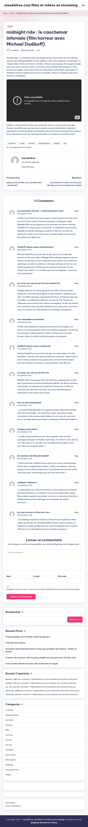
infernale (32, 143)
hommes (9, 735)
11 (39, 50)
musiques (9, 750)
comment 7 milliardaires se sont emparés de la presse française (49, 679)
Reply (77, 211)
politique (9, 765)
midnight (56, 143)
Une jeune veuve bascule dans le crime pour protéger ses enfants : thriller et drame (41, 650)
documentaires (12, 715)
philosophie (10, 760)
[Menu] (83, 5)
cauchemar (12, 143)
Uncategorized (12, 770)
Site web (62, 576)
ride (65, 143)
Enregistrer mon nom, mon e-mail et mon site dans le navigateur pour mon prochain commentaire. (43, 589)
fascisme (9, 720)
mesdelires (29, 158)
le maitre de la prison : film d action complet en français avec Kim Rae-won (40, 657)
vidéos (8, 775)
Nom (9, 576)
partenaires (10, 755)
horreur (22, 143)
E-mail (37, 576)
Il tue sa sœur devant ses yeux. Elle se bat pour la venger (31, 663)
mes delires (10, 803)
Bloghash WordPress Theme (44, 822)
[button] (28, 167)
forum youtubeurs (13, 806)
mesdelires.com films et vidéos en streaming (40, 5)
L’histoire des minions (15, 643)
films (10, 26)
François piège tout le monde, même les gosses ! (27, 637)
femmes (8, 725)
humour (8, 745)
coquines (9, 710)
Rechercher (13, 612)
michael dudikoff (44, 143)
